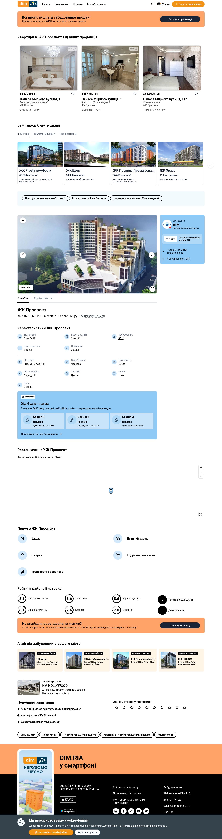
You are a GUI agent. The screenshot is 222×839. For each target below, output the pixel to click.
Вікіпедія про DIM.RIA (176, 793)
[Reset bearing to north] (201, 476)
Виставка (49, 316)
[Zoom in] (201, 467)
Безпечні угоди (172, 799)
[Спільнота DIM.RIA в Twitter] (146, 811)
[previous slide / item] (23, 255)
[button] (23, 220)
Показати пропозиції (180, 19)
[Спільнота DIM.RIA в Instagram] (116, 811)
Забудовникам (172, 787)
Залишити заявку (180, 625)
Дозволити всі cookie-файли (51, 832)
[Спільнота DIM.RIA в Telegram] (131, 811)
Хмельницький (28, 316)
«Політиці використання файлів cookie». (144, 825)
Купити (46, 4)
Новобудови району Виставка (89, 198)
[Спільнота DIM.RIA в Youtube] (139, 811)
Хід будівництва (43, 298)
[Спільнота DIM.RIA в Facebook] (124, 811)
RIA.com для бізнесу (125, 787)
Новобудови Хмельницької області (45, 198)
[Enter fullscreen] (201, 514)
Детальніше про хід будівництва (39, 434)
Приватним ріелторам (127, 793)
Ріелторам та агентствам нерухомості (129, 801)
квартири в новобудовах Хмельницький (136, 198)
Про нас (168, 812)
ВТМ (121, 338)
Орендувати (61, 4)
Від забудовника (96, 4)
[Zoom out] (201, 472)
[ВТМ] (167, 224)
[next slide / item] (152, 255)
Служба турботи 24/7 (176, 805)
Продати (78, 4)
